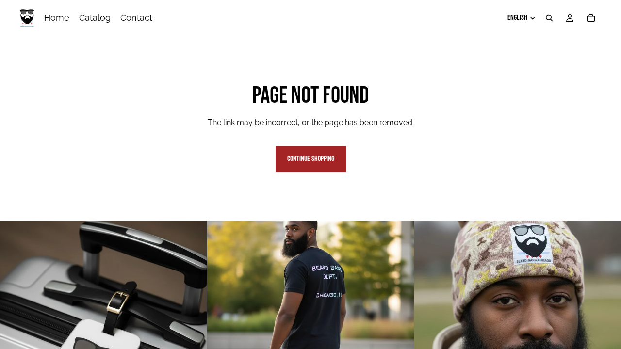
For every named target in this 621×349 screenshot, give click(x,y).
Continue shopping (310, 158)
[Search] (549, 18)
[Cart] (591, 18)
